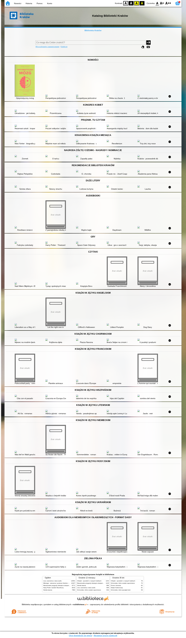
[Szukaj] (148, 42)
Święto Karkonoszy (117, 587)
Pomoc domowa (116, 585)
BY (142, 3)
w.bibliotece (80, 604)
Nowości (17, 3)
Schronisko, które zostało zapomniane (89, 590)
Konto (49, 3)
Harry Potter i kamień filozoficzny (53, 587)
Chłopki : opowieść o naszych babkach (89, 581)
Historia (29, 3)
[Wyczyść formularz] (143, 47)
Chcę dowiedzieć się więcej (80, 636)
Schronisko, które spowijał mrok (120, 590)
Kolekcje (64, 47)
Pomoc (40, 3)
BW (131, 3)
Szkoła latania (47, 590)
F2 (168, 3)
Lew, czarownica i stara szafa (52, 581)
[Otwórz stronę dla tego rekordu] (25, 81)
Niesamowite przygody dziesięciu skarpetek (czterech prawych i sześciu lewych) (68, 585)
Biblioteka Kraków (93, 30)
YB (136, 3)
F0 (157, 3)
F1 (162, 3)
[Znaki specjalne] (148, 47)
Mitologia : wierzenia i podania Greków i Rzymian (58, 583)
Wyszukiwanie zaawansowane (47, 47)
